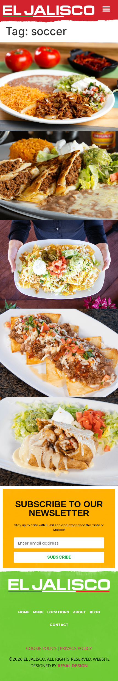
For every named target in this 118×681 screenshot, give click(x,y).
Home (23, 612)
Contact (59, 624)
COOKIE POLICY (41, 648)
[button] (106, 9)
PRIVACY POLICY (76, 648)
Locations (58, 612)
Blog (95, 612)
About (79, 612)
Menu (38, 612)
